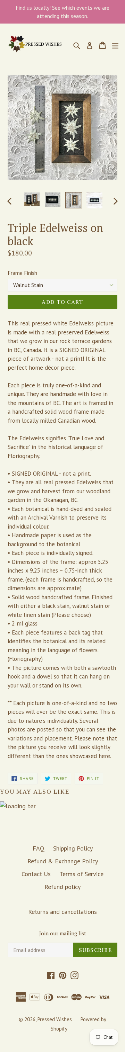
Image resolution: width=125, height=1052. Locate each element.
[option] (32, 199)
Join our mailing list (62, 933)
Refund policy (62, 887)
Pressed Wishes (55, 1019)
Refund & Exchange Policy (62, 861)
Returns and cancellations (62, 912)
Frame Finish (22, 272)
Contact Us (36, 874)
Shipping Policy (73, 848)
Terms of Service (81, 874)
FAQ (38, 848)
